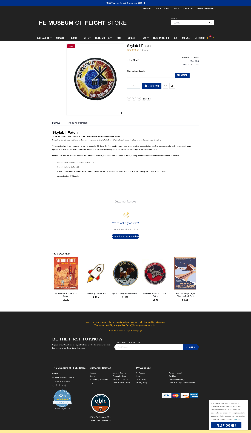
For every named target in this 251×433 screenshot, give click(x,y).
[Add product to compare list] (172, 86)
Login (138, 376)
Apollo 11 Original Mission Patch (125, 293)
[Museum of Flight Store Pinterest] (56, 385)
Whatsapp (144, 99)
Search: (174, 18)
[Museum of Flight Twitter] (62, 385)
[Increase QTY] (138, 86)
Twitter (134, 99)
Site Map (172, 376)
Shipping (93, 373)
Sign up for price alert (136, 71)
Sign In (176, 8)
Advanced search (175, 373)
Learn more (237, 419)
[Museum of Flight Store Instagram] (53, 385)
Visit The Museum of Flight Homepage (124, 331)
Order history (141, 379)
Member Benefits (119, 373)
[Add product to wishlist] (165, 86)
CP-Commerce (105, 420)
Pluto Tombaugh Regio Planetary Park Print (185, 294)
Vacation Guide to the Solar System (66, 294)
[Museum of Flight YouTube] (65, 385)
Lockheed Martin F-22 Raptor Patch (155, 294)
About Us (55, 373)
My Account (140, 373)
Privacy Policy (141, 383)
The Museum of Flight (177, 379)
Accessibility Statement (99, 379)
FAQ (91, 383)
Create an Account (205, 8)
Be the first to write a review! (125, 236)
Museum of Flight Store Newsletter (182, 383)
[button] (44, 38)
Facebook (129, 99)
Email (148, 99)
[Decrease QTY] (129, 86)
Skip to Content (162, 8)
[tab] (58, 123)
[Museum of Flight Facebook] (59, 385)
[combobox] (192, 22)
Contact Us (188, 8)
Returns (92, 376)
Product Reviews (119, 376)
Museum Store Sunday (121, 383)
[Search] (210, 22)
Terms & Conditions (120, 379)
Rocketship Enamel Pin (95, 293)
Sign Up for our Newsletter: (129, 342)
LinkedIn (139, 99)
